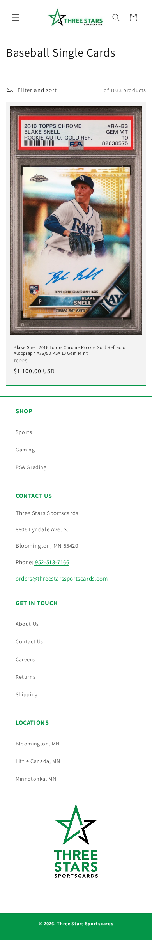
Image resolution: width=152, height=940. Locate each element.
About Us (27, 623)
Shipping (27, 694)
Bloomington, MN (38, 743)
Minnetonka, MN (36, 778)
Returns (25, 676)
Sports (24, 431)
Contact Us (29, 641)
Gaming (25, 449)
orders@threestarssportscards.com (62, 578)
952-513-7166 (51, 562)
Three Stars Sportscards (85, 923)
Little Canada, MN (38, 761)
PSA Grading (31, 467)
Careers (25, 659)
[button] (15, 17)
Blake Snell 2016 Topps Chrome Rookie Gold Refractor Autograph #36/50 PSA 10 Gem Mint (70, 350)
